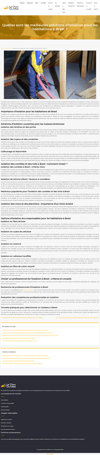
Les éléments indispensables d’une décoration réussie (18, 338)
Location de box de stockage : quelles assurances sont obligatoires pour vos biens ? (27, 333)
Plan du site (50, 454)
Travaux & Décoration (80, 4)
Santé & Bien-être (64, 7)
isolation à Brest (28, 290)
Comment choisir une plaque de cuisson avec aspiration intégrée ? (22, 364)
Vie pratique (57, 4)
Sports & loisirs (50, 6)
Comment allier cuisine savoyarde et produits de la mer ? (19, 341)
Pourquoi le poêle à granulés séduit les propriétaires (18, 361)
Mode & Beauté (96, 6)
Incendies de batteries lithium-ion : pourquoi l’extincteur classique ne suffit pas (26, 358)
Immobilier (30, 3)
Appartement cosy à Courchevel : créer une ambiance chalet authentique (25, 356)
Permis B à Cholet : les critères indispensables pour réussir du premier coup (25, 330)
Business (22, 3)
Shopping (43, 3)
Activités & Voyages (89, 6)
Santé (36, 3)
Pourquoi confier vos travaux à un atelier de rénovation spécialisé (22, 318)
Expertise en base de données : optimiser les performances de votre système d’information (30, 335)
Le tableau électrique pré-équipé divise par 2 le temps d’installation (77, 318)
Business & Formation (71, 4)
